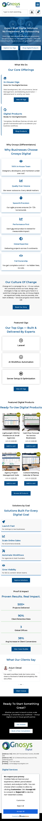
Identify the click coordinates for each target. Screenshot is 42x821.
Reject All (20, 806)
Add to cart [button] (11, 446)
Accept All (20, 811)
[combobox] (15, 12)
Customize (20, 800)
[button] (37, 4)
